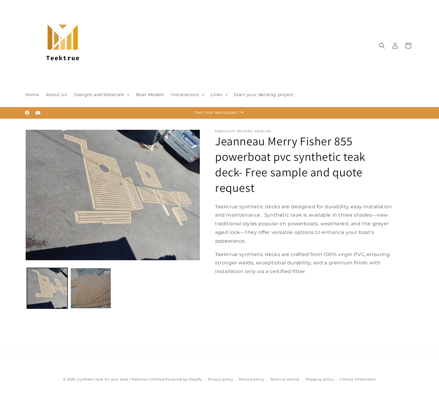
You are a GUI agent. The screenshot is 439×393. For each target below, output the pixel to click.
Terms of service (285, 379)
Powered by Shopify (183, 379)
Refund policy (251, 379)
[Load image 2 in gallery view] (90, 288)
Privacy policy (220, 379)
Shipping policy (320, 379)
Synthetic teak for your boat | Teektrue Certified (120, 379)
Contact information (358, 379)
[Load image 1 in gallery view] (47, 288)
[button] (101, 94)
